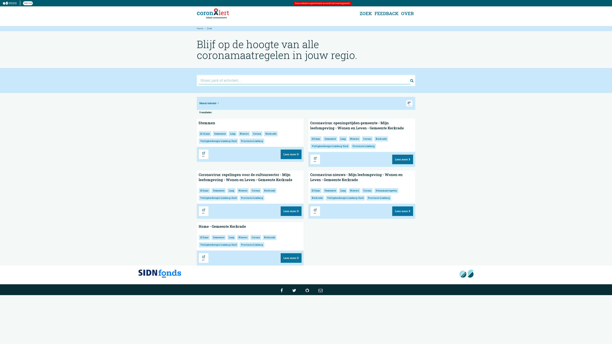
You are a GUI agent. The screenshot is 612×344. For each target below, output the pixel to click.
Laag (232, 133)
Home (200, 28)
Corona (257, 133)
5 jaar (317, 190)
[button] (409, 103)
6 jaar (317, 138)
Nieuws (244, 133)
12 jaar (206, 133)
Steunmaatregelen (386, 190)
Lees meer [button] (290, 154)
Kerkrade (270, 133)
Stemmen (207, 123)
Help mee (28, 3)
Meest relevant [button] (208, 103)
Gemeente (220, 133)
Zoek (366, 13)
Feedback (387, 13)
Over (407, 13)
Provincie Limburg (252, 141)
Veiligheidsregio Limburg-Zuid (218, 141)
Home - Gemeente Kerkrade (222, 226)
